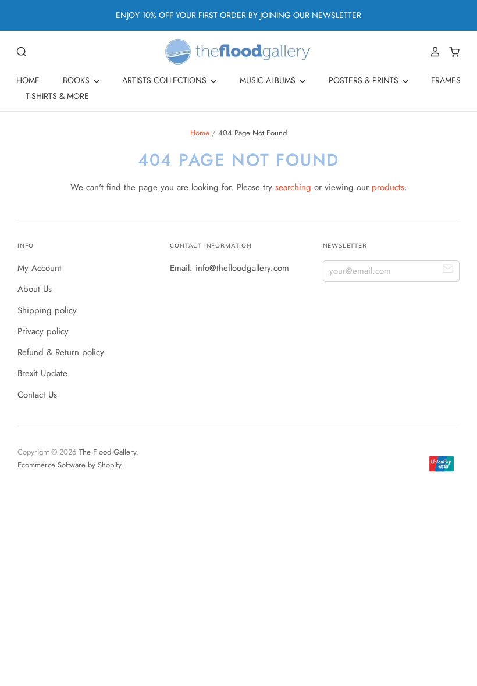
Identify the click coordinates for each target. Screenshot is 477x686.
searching (293, 187)
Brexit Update (42, 373)
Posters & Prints (365, 80)
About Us (34, 289)
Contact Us (37, 394)
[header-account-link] (432, 52)
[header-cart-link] (451, 52)
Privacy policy (43, 331)
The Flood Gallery (107, 452)
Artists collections (165, 80)
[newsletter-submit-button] (448, 270)
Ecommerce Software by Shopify (69, 464)
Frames (446, 80)
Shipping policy (47, 310)
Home (28, 80)
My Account (39, 268)
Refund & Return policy (60, 352)
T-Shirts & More (57, 96)
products (388, 187)
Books (77, 80)
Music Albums (269, 80)
